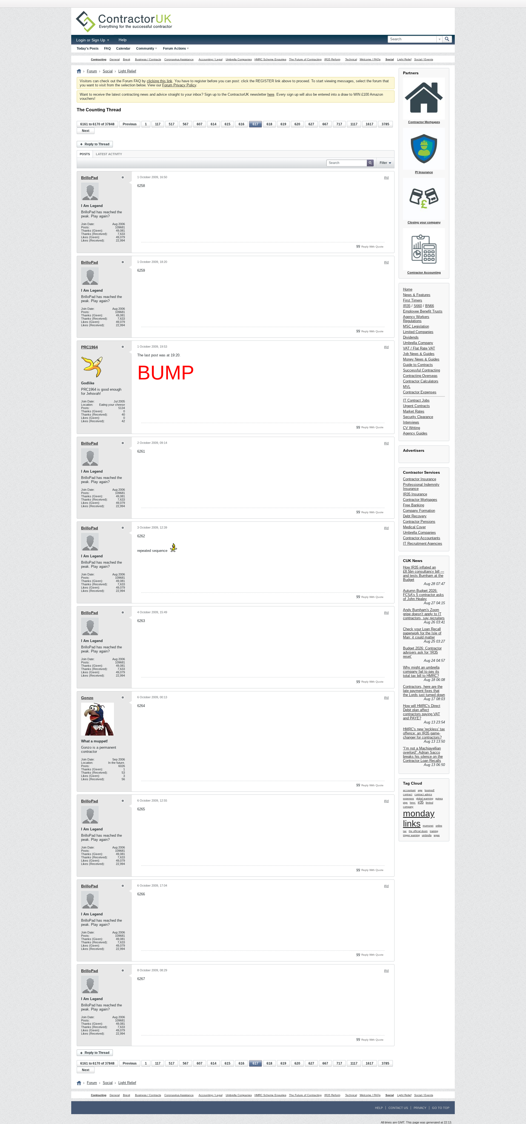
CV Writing (411, 428)
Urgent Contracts (416, 406)
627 (311, 124)
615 (227, 124)
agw (420, 790)
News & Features (416, 295)
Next (85, 131)
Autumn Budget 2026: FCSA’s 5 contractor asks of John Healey (423, 595)
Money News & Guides (421, 359)
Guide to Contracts (418, 365)
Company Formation (419, 511)
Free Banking (413, 505)
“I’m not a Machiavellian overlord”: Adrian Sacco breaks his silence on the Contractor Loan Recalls (423, 754)
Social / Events (423, 59)
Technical (351, 59)
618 (269, 124)
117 (158, 124)
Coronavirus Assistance (179, 59)
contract (407, 794)
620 (297, 124)
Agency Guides (415, 433)
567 (185, 124)
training (434, 831)
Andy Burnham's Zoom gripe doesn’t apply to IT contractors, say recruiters (424, 614)
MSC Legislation (416, 326)
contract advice (423, 794)
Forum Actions (174, 48)
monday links (418, 818)
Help (123, 40)
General (115, 59)
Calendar (123, 48)
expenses (408, 798)
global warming (424, 798)
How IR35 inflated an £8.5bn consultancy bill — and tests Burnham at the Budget (423, 573)
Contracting (98, 59)
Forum (92, 71)
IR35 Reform (332, 59)
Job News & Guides (418, 354)
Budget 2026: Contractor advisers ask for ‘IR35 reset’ (422, 652)
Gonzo (87, 698)
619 (283, 124)
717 (339, 124)
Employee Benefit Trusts (422, 311)
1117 (354, 124)
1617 (369, 124)
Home (407, 289)
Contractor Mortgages (420, 500)
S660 (418, 306)
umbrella (426, 835)
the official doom (418, 831)
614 (213, 124)
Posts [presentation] (85, 154)
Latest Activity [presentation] (109, 154)
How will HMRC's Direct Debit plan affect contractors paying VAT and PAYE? (421, 712)
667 (325, 124)
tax (405, 831)
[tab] (85, 154)
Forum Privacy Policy (179, 85)
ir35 (421, 802)
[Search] (447, 39)
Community (145, 48)
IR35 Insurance (415, 494)
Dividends (411, 337)
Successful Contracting (421, 370)
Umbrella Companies (239, 59)
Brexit (126, 59)
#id (386, 178)
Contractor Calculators (420, 381)
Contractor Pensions (419, 522)
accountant (409, 790)
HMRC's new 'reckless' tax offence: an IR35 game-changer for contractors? (424, 733)
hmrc (413, 802)
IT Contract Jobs (416, 400)
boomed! (429, 790)
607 (199, 124)
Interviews (411, 422)
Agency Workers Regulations (416, 319)
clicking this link (159, 81)
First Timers (412, 300)
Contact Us (398, 1107)
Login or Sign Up (91, 40)
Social (389, 59)
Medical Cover (414, 527)
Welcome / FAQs (370, 59)
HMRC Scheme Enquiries (270, 59)
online (439, 825)
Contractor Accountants (421, 538)
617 (255, 124)
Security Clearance (418, 417)
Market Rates (413, 411)
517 (172, 124)
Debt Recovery (415, 516)
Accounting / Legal (210, 59)
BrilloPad (89, 177)
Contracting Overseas (420, 376)
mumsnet (428, 825)
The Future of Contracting (305, 59)
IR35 (406, 306)
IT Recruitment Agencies (422, 543)
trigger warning (411, 835)
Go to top (440, 1107)
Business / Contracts (148, 59)
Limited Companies (418, 332)
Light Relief (404, 59)
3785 (385, 124)
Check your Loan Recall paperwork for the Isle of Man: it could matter (422, 633)
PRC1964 (89, 347)
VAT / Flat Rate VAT (419, 348)
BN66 (429, 306)
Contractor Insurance (419, 479)
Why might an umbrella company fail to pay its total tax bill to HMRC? (421, 671)
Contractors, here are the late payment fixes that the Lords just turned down (424, 691)
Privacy (420, 1107)
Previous (130, 124)
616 (241, 124)
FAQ (107, 48)
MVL (406, 387)
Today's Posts (88, 48)
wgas (437, 835)
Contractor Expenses (419, 392)
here (270, 94)
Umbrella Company (418, 343)
